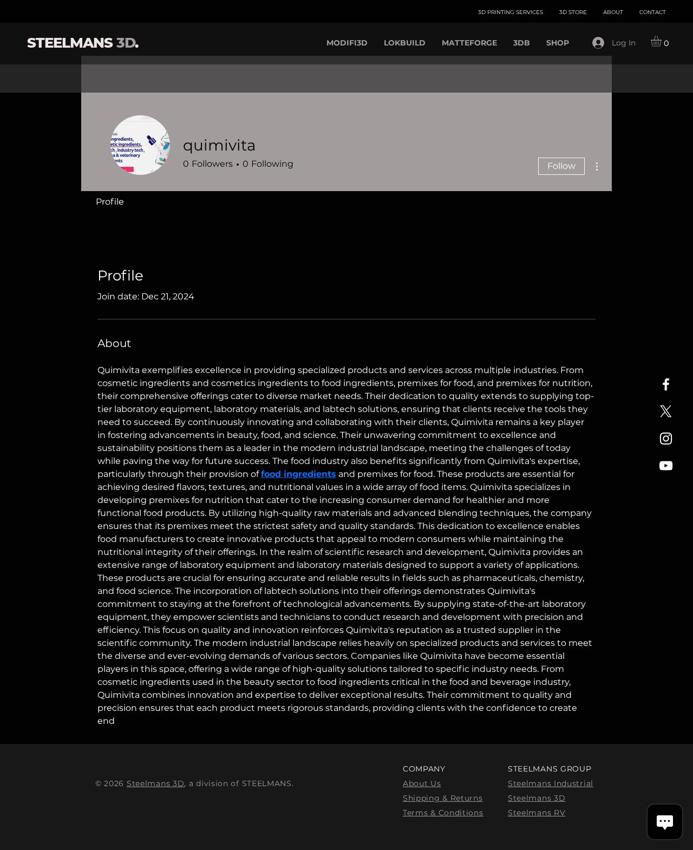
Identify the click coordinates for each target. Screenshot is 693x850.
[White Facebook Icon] (666, 384)
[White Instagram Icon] (666, 438)
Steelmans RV (536, 813)
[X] (666, 411)
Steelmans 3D (155, 783)
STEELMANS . (82, 42)
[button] (662, 41)
